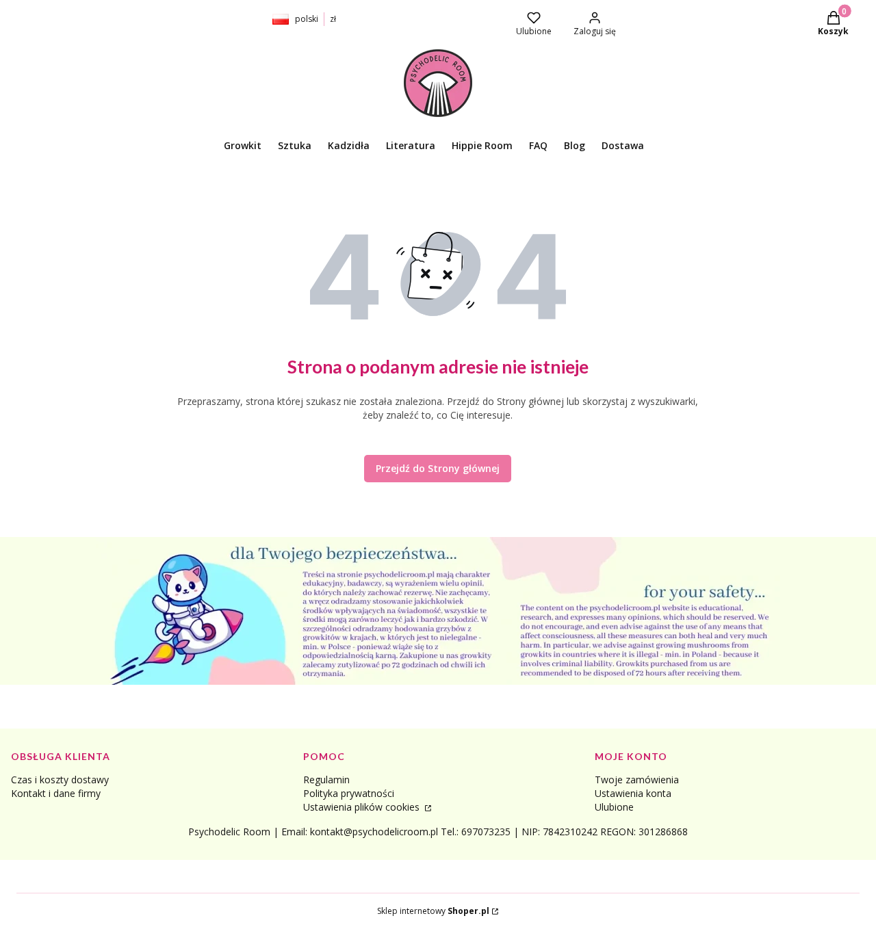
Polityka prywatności (348, 793)
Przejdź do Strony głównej (438, 468)
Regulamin (326, 779)
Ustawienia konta (633, 793)
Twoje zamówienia (637, 779)
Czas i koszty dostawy (60, 779)
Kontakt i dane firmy (56, 793)
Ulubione (614, 806)
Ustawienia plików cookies (362, 806)
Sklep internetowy (433, 911)
